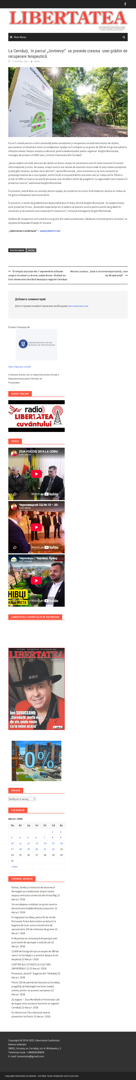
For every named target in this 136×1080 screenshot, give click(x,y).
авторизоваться (78, 306)
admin (37, 61)
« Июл (14, 866)
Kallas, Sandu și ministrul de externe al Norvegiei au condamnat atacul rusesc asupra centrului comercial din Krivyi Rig (34, 891)
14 (45, 843)
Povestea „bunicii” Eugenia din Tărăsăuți (34, 973)
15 (53, 843)
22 (53, 849)
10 (12, 843)
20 (36, 849)
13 (36, 843)
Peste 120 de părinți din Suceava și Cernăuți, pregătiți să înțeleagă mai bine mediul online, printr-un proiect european (35, 986)
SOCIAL (31, 250)
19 (28, 849)
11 (20, 843)
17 (12, 849)
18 (20, 849)
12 (28, 843)
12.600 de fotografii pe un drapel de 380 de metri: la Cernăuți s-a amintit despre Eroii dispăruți (35, 955)
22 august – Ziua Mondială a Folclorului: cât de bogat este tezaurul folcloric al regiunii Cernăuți (35, 1003)
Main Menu (20, 37)
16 (61, 843)
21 (45, 849)
